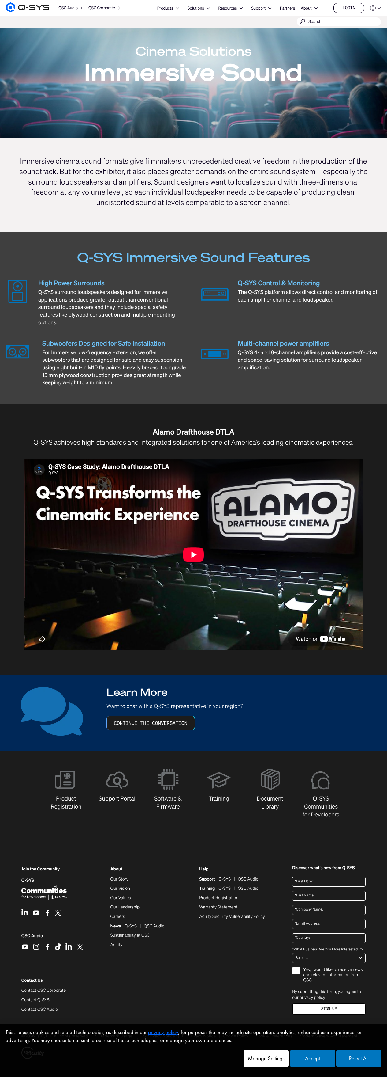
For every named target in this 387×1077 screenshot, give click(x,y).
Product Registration (218, 898)
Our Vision (120, 888)
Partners (287, 8)
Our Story (119, 879)
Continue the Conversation (150, 723)
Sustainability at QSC (130, 935)
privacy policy (312, 997)
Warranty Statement (218, 907)
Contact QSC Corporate (43, 991)
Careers (117, 917)
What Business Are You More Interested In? (327, 949)
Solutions (196, 8)
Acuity (116, 945)
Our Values (120, 898)
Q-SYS (27, 880)
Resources (227, 8)
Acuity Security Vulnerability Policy (232, 917)
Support (258, 8)
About (306, 8)
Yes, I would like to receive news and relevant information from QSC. (333, 975)
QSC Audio (32, 938)
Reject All (359, 1058)
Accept (312, 1058)
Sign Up (329, 1009)
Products (165, 8)
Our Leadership (125, 907)
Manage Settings (266, 1058)
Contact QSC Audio (39, 1010)
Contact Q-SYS (35, 1000)
